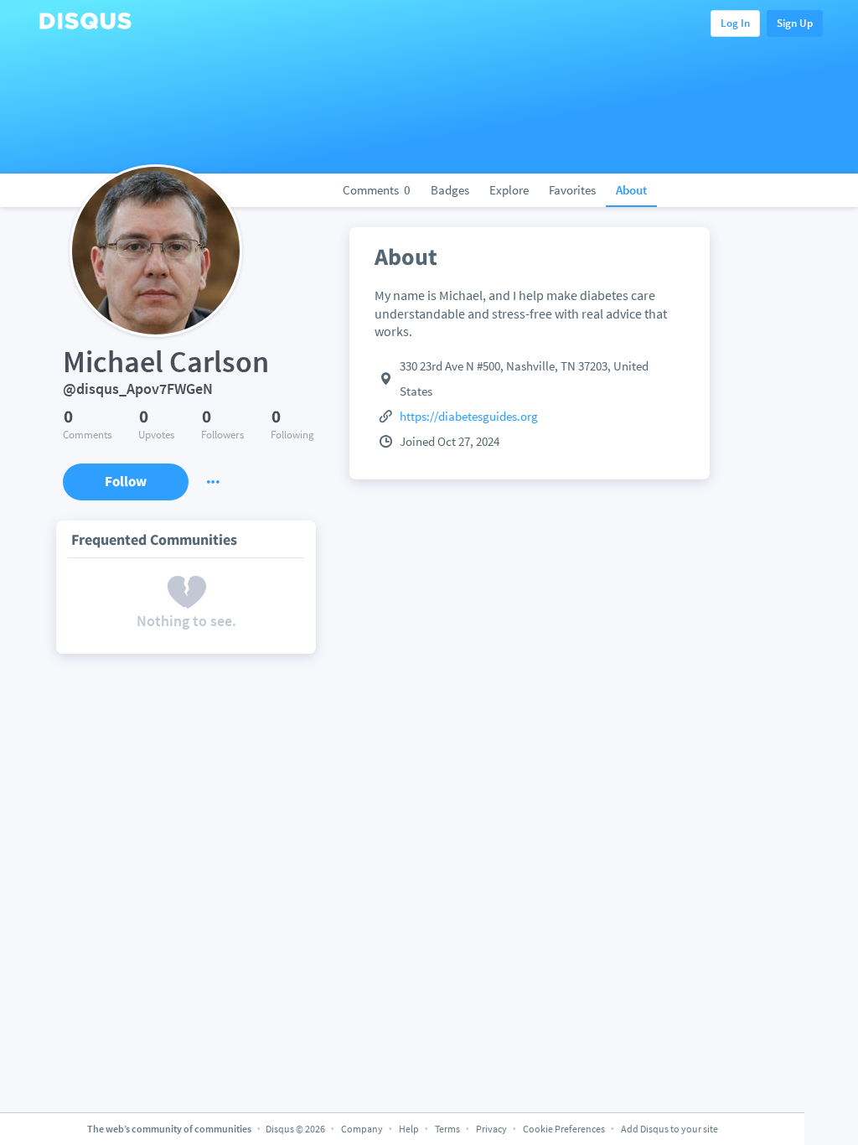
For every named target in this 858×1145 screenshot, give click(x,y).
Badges (450, 190)
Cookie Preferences (565, 1128)
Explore (509, 190)
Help (409, 1128)
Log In (735, 23)
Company (362, 1128)
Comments (377, 190)
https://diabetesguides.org (469, 416)
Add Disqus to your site (669, 1128)
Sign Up (795, 23)
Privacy (491, 1128)
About (631, 190)
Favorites (572, 190)
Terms (447, 1128)
